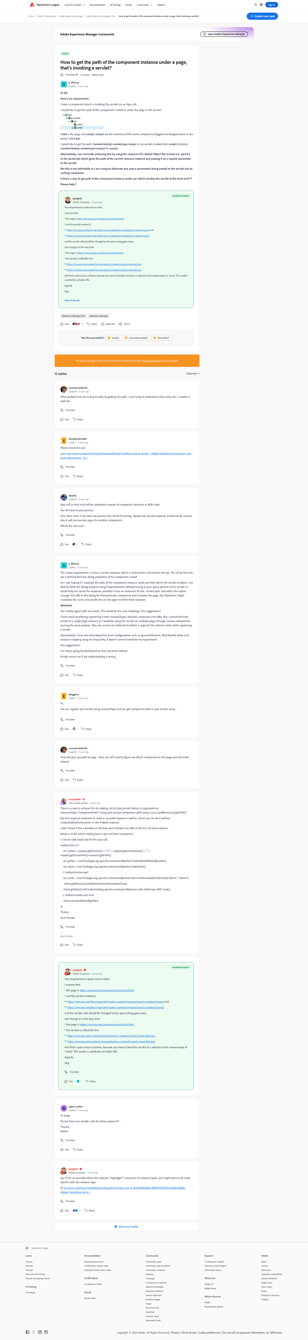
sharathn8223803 (78, 438)
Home (31, 16)
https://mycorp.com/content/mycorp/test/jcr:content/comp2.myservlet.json (104, 264)
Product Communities (46, 16)
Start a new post (150, 360)
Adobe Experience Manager (71, 16)
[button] (262, 16)
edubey (73, 495)
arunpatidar (75, 799)
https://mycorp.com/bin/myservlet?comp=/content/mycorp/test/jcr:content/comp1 (108, 230)
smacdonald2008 (78, 387)
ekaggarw (74, 694)
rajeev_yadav (76, 1106)
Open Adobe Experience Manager (226, 34)
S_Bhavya (74, 82)
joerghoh (77, 198)
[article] (126, 404)
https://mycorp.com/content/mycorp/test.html (100, 218)
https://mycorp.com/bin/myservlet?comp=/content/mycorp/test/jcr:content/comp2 (108, 235)
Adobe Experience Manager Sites (101, 16)
